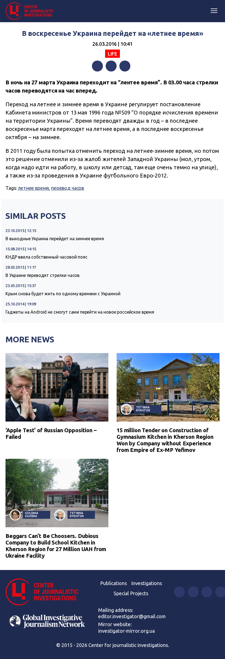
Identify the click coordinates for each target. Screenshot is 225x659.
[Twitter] (111, 66)
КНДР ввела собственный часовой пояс (46, 256)
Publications (113, 583)
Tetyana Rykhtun (143, 409)
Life (112, 53)
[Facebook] (97, 66)
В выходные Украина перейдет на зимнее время (54, 238)
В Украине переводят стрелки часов (42, 275)
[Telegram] (124, 66)
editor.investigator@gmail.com (132, 616)
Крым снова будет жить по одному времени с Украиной (62, 293)
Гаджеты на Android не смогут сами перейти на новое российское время (79, 312)
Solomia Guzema (31, 514)
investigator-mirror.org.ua (126, 631)
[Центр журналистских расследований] (31, 11)
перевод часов (67, 188)
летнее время (33, 188)
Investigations (146, 583)
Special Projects (131, 593)
